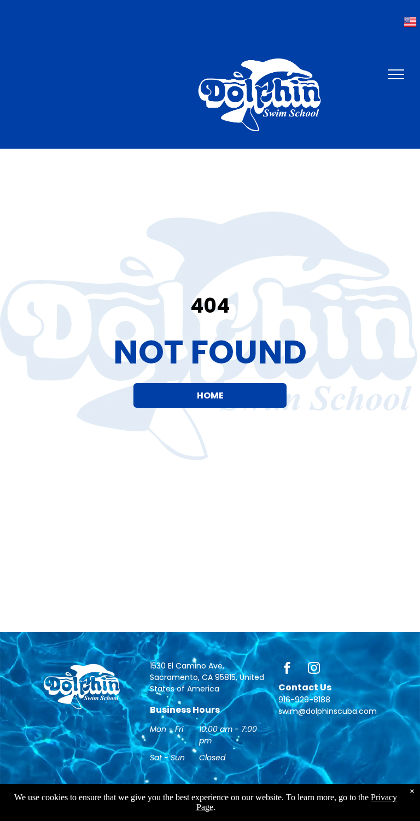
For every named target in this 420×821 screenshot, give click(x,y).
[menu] (396, 74)
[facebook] (287, 669)
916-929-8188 (304, 699)
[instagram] (314, 669)
